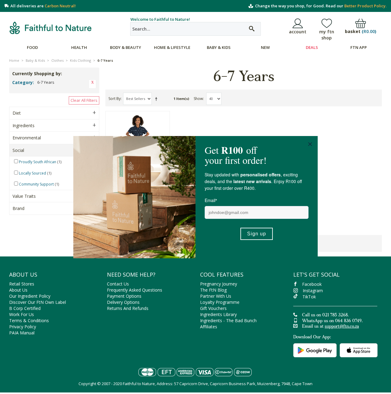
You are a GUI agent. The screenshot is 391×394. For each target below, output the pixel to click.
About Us (18, 290)
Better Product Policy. (365, 6)
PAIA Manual (22, 333)
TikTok (309, 297)
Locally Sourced (32, 173)
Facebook (312, 284)
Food (32, 47)
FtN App (358, 47)
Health (79, 47)
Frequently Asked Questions (134, 290)
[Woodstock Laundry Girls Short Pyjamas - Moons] (138, 132)
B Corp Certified (25, 308)
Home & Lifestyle (172, 47)
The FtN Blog (213, 290)
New (265, 47)
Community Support (36, 184)
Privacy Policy (22, 327)
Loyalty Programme (219, 302)
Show (198, 98)
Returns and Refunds (127, 308)
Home (14, 60)
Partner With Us (215, 296)
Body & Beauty (125, 47)
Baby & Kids (219, 47)
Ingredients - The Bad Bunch (228, 320)
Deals (312, 47)
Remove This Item (92, 84)
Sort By (114, 98)
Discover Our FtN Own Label (37, 302)
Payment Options (124, 296)
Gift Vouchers (213, 308)
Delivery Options (123, 302)
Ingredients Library (218, 314)
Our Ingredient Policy (29, 296)
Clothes (57, 60)
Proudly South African (37, 161)
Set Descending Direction (157, 98)
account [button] (297, 32)
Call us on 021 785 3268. (325, 315)
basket (360, 32)
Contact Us (118, 284)
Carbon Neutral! (60, 6)
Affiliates (208, 327)
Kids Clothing (80, 60)
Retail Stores (21, 284)
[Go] (251, 29)
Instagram (313, 290)
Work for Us (21, 314)
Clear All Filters (84, 100)
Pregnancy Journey (218, 284)
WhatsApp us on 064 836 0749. (332, 321)
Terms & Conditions (29, 320)
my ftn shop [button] (326, 35)
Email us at (330, 327)
